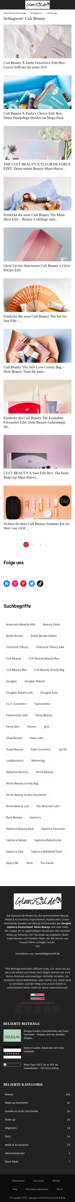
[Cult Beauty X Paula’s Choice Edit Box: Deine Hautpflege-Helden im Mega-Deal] (37, 92)
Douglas (11, 681)
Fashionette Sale (17, 715)
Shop (15, 1189)
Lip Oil (63, 749)
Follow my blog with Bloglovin (37, 1002)
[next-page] (47, 544)
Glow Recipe (14, 738)
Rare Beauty (14, 817)
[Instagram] (28, 1009)
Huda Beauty (14, 749)
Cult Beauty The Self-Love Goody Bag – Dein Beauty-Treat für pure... (33, 369)
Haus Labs (36, 738)
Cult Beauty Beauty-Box (44, 658)
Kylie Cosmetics (41, 749)
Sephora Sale (14, 851)
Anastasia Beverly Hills (20, 624)
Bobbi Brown (14, 636)
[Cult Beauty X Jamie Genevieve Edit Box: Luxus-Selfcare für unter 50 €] (37, 41)
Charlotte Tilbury (17, 647)
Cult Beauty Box (16, 670)
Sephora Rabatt (16, 840)
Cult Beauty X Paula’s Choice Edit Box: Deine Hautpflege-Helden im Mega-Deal (33, 115)
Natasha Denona (17, 772)
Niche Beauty (44, 772)
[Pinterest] (37, 1009)
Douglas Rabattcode (19, 692)
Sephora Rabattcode (47, 840)
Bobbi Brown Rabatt (44, 636)
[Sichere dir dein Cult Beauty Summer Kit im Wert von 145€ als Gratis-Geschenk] (37, 502)
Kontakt (56, 1180)
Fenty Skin (12, 726)
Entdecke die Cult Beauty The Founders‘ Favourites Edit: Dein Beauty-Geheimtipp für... (34, 422)
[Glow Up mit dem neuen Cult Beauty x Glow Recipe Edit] (37, 244)
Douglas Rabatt (35, 681)
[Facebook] (18, 1009)
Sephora (35, 817)
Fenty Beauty (43, 715)
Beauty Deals (51, 624)
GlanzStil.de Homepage (14, 13)
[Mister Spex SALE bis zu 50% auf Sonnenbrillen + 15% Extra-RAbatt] (12, 1069)
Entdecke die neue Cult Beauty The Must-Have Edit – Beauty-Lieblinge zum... (34, 217)
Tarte (29, 863)
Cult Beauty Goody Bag (49, 670)
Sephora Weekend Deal (46, 851)
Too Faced (47, 863)
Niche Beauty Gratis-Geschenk (26, 795)
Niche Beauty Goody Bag (22, 783)
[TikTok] (46, 1009)
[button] (6, 4)
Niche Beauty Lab (17, 806)
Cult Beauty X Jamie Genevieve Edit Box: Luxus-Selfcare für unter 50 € (34, 65)
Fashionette (42, 704)
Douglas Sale (48, 692)
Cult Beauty (13, 658)
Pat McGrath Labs (48, 806)
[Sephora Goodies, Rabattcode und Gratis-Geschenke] (12, 1052)
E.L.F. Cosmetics (16, 704)
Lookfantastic (15, 760)
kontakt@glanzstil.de (47, 953)
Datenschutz (18, 1180)
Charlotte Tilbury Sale (50, 647)
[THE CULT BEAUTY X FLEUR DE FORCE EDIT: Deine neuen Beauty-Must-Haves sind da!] (37, 143)
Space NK (12, 863)
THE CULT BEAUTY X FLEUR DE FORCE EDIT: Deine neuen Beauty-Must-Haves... (37, 166)
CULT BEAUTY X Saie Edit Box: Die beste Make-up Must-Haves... (36, 475)
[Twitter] (56, 1009)
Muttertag (38, 760)
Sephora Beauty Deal (20, 829)
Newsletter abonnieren (37, 1189)
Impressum (38, 1180)
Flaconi (31, 726)
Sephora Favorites (53, 829)
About (60, 1189)
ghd (46, 726)
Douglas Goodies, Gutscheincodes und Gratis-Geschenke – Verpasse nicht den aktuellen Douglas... (46, 1034)
